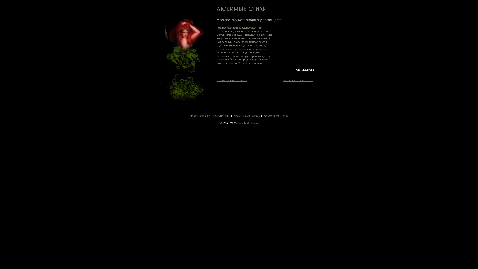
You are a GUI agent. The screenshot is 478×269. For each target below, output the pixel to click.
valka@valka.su (250, 123)
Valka (238, 123)
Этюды (236, 116)
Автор (193, 116)
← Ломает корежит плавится (232, 80)
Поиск (284, 116)
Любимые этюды (251, 116)
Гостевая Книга (271, 116)
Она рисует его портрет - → (298, 80)
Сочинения (204, 116)
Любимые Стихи (221, 116)
